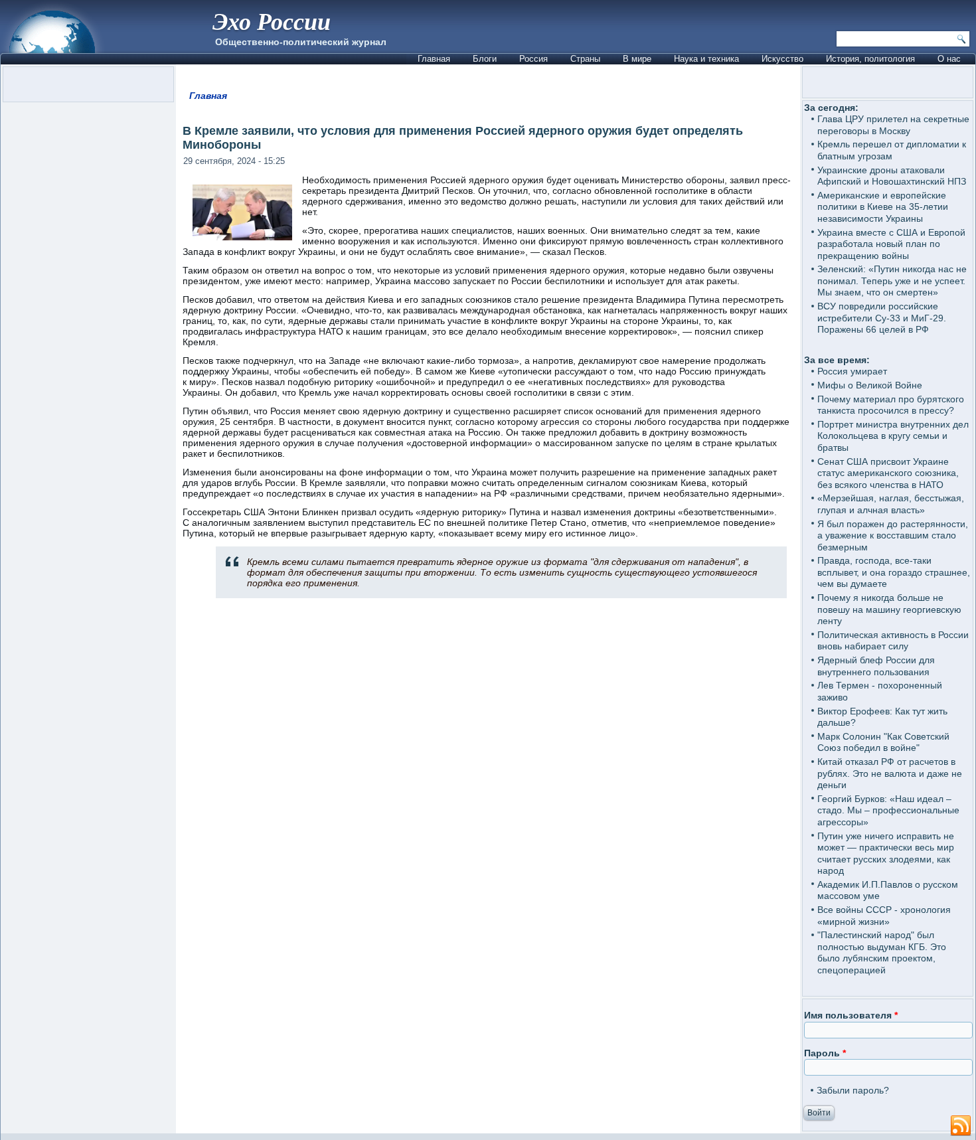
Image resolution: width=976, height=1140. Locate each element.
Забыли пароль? (853, 1090)
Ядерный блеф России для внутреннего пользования (876, 666)
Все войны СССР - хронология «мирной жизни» (884, 915)
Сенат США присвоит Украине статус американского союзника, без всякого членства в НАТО (888, 473)
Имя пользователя (851, 1015)
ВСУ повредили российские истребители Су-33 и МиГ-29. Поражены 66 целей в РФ (881, 318)
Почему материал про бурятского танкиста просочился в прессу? (890, 405)
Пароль (825, 1053)
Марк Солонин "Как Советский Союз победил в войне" (883, 742)
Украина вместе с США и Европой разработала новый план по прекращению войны (891, 244)
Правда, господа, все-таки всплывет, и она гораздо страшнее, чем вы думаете (893, 572)
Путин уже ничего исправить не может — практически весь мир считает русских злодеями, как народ (885, 853)
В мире (637, 59)
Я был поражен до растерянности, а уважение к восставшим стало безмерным (892, 535)
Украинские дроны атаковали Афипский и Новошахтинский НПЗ (891, 176)
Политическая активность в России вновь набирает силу (893, 640)
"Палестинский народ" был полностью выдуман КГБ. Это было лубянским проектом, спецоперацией (881, 952)
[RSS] (960, 1126)
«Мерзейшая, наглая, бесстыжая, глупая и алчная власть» (890, 504)
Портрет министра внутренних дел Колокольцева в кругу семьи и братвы (893, 436)
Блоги (485, 59)
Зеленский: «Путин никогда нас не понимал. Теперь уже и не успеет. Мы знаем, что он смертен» (892, 280)
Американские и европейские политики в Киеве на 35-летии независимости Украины (882, 207)
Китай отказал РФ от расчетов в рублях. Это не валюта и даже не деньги (889, 773)
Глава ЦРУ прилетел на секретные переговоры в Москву (893, 125)
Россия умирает (852, 371)
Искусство (782, 59)
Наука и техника (706, 59)
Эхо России (271, 21)
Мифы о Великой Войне (869, 385)
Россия (533, 59)
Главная (434, 59)
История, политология (870, 59)
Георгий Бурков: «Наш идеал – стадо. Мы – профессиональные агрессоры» (888, 810)
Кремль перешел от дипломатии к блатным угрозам (891, 150)
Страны (585, 59)
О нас (949, 59)
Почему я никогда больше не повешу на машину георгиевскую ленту (889, 609)
